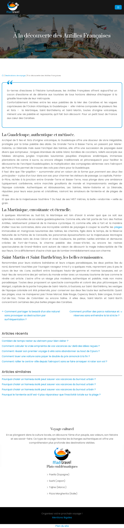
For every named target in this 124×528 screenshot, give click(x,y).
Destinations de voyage (15, 75)
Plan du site (62, 526)
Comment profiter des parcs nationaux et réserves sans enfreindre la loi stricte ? (94, 313)
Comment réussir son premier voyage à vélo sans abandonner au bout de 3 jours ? (51, 351)
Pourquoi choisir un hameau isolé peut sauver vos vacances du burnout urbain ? (49, 379)
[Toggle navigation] (118, 7)
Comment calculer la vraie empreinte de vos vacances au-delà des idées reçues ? (51, 346)
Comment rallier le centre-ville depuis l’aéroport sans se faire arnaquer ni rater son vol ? (54, 361)
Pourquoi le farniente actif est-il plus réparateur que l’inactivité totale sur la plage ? (51, 394)
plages (118, 227)
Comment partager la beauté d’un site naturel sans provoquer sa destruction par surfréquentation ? (32, 315)
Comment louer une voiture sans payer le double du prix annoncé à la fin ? (46, 356)
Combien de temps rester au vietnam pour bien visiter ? (35, 341)
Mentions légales (62, 517)
